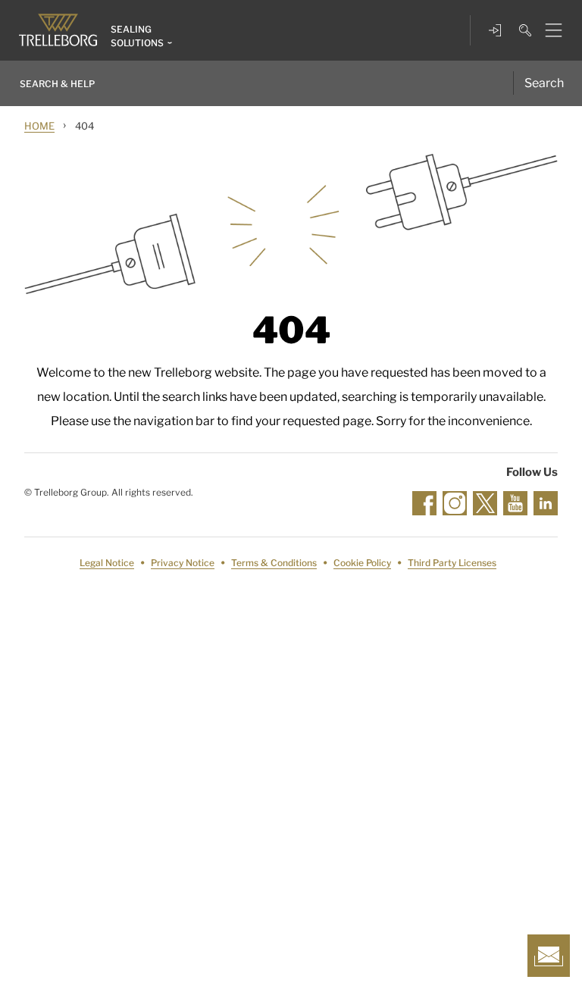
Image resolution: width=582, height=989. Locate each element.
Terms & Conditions (274, 562)
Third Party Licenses (452, 562)
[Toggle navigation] (547, 30)
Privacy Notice (182, 562)
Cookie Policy (362, 562)
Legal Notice (107, 562)
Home (39, 126)
